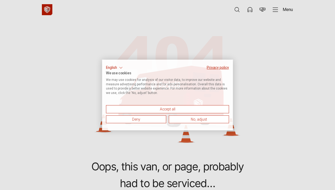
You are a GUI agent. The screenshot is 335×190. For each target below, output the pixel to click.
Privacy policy (218, 67)
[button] (114, 68)
